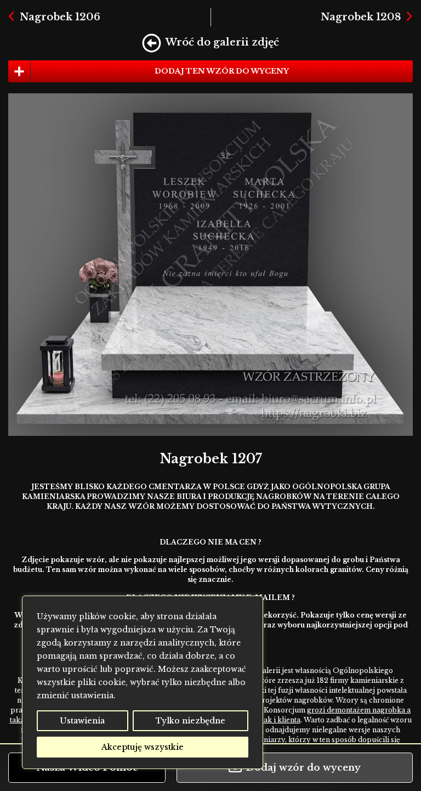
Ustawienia (82, 721)
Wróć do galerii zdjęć (222, 42)
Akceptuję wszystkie (142, 747)
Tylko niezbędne (190, 721)
